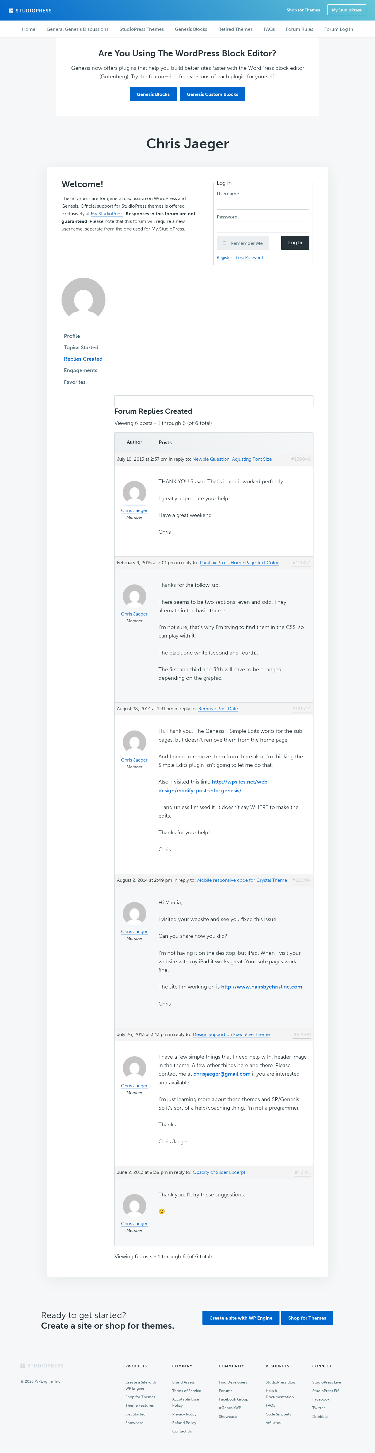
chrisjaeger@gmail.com (221, 1074)
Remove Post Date (218, 708)
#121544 (301, 708)
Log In (295, 242)
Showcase (134, 1422)
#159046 (301, 459)
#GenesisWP (230, 1407)
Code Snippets (278, 1414)
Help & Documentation (280, 1393)
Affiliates (273, 1422)
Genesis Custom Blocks (212, 94)
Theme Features (139, 1405)
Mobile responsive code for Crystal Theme (242, 880)
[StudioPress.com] (31, 10)
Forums (225, 1390)
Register (225, 257)
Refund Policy (184, 1422)
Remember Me (246, 243)
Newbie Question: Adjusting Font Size (232, 459)
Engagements (80, 370)
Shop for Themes (307, 1318)
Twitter (318, 1407)
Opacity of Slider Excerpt (219, 1172)
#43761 (302, 1172)
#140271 (301, 562)
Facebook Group (233, 1399)
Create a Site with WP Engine (140, 1385)
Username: (229, 193)
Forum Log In (338, 29)
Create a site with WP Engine (240, 1318)
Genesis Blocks (153, 94)
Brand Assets (183, 1382)
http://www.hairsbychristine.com (261, 987)
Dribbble (320, 1416)
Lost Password (249, 257)
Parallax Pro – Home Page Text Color (239, 562)
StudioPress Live (326, 1382)
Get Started (135, 1414)
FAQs (270, 1405)
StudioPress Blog (280, 1382)
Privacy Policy (184, 1414)
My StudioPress (347, 10)
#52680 (302, 1034)
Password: (228, 217)
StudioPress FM (325, 1390)
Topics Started (81, 347)
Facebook (321, 1399)
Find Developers (233, 1382)
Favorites (75, 382)
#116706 (301, 880)
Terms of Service (186, 1390)
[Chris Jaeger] (83, 326)
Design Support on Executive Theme (231, 1034)
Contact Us (182, 1431)
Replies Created (83, 359)
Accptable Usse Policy (185, 1402)
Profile (72, 336)
